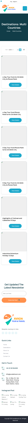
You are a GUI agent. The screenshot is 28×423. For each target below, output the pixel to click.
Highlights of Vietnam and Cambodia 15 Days (12, 219)
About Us (6, 350)
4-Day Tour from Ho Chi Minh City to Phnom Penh (12, 78)
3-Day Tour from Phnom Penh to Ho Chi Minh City (13, 149)
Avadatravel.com (17, 418)
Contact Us (6, 356)
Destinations (6, 347)
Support (15, 1)
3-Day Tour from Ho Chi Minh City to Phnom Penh (12, 184)
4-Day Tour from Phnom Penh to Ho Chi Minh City (11, 113)
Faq (11, 1)
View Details (15, 85)
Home (8, 31)
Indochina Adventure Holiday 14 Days (10, 254)
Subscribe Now (12, 300)
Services (5, 353)
